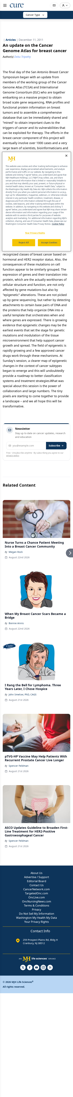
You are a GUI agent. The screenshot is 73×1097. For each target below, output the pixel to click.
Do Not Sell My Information (36, 913)
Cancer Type (33, 14)
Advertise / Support (36, 877)
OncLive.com (36, 897)
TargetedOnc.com (36, 893)
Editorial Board (36, 881)
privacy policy (12, 455)
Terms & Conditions (36, 905)
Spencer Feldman (19, 765)
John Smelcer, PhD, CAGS (22, 694)
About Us (36, 873)
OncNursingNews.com (36, 901)
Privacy (36, 909)
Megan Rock (16, 551)
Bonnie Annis (16, 623)
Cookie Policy (58, 224)
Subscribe (54, 445)
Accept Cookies (49, 242)
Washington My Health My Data (36, 918)
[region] (36, 201)
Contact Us (37, 885)
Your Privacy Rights (36, 922)
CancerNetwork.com (36, 889)
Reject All (24, 242)
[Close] (66, 155)
